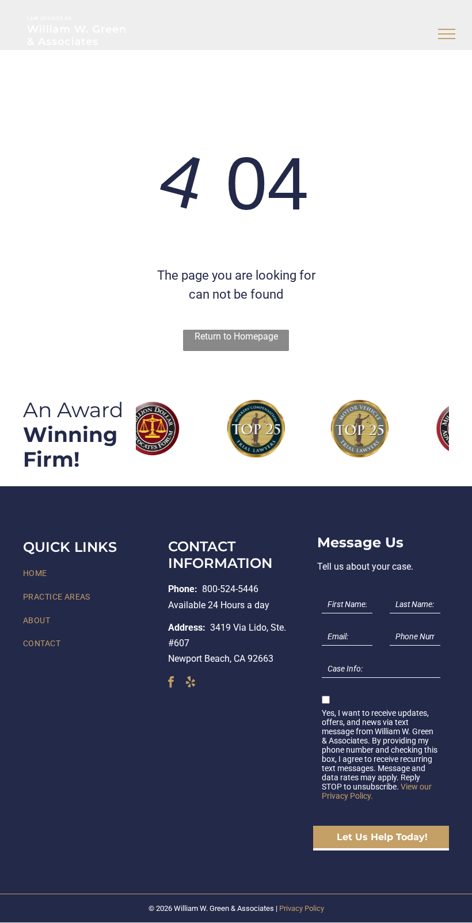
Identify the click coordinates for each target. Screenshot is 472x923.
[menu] (447, 34)
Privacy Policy (301, 908)
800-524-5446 (230, 588)
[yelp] (190, 683)
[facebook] (171, 683)
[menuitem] (91, 574)
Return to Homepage (236, 336)
